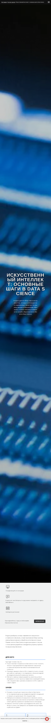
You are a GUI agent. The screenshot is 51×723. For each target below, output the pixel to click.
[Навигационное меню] (49, 2)
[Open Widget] (47, 719)
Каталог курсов (11, 2)
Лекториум (4, 2)
